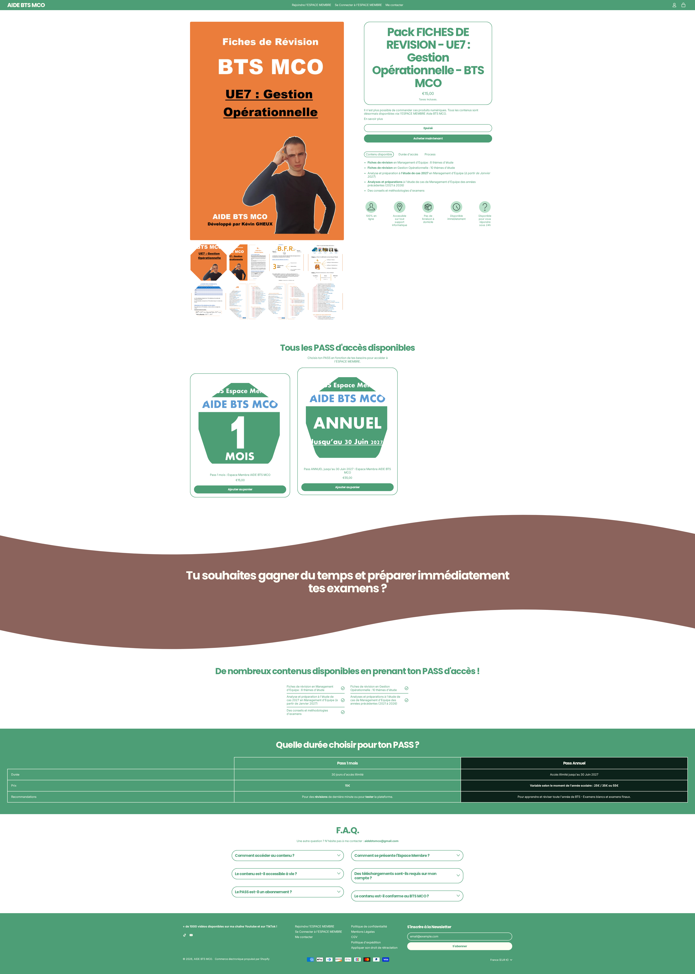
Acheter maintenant (428, 138)
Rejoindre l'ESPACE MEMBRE (311, 5)
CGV (354, 937)
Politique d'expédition (366, 942)
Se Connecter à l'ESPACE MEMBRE (358, 5)
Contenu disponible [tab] (379, 154)
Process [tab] (430, 154)
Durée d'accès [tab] (408, 154)
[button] (208, 262)
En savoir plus (373, 119)
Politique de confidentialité (369, 926)
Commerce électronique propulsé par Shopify (242, 958)
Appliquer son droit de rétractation (374, 947)
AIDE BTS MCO (26, 5)
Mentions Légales (363, 931)
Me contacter (394, 5)
